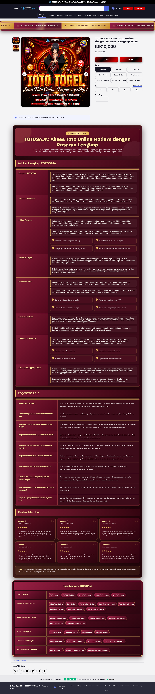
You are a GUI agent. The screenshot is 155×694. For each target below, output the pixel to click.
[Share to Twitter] (15, 671)
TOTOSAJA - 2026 (19, 660)
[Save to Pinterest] (32, 671)
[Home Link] (28, 8)
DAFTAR (139, 8)
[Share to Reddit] (38, 671)
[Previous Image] (24, 74)
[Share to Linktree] (27, 671)
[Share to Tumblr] (44, 671)
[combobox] (71, 8)
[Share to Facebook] (21, 671)
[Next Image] (86, 74)
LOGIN (128, 8)
